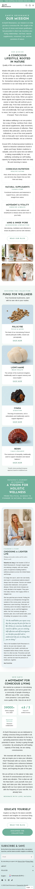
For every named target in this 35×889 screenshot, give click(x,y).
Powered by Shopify (22, 885)
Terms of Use (21, 861)
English (3, 876)
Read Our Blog (17, 238)
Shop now (17, 340)
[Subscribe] (31, 857)
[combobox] (29, 887)
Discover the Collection (17, 832)
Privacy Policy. (29, 861)
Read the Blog (17, 825)
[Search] (26, 5)
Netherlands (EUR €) (17, 875)
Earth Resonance (11, 885)
